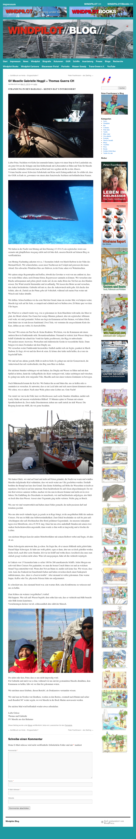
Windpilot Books (10, 66)
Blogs (107, 61)
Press (105, 147)
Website (11, 798)
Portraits (65, 66)
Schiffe (76, 61)
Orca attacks (107, 136)
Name (11, 781)
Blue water (106, 134)
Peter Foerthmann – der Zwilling (80, 75)
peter (35, 84)
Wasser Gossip (79, 66)
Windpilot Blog (12, 821)
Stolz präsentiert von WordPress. (114, 822)
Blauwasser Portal (50, 66)
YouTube (111, 66)
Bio (104, 125)
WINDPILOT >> (92, 4)
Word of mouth (108, 140)
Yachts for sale (108, 153)
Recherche (118, 61)
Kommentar (13, 750)
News (25, 61)
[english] (103, 83)
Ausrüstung (87, 61)
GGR (68, 61)
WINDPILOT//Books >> (120, 4)
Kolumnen (58, 61)
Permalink (68, 725)
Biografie (46, 61)
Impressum (9, 4)
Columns (106, 127)
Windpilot (35, 61)
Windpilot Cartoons (30, 66)
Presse (99, 61)
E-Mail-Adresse (14, 789)
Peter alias (106, 130)
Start (5, 61)
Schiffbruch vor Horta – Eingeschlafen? (23, 75)
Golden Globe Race (109, 151)
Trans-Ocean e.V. (97, 66)
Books (105, 149)
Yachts (105, 132)
